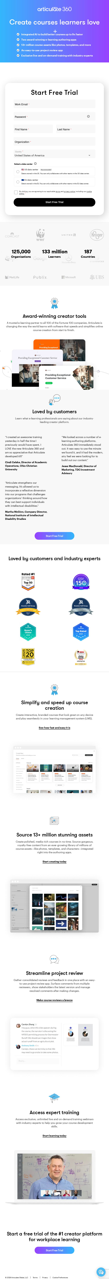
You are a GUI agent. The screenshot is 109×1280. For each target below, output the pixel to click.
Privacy (45, 1277)
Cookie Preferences (60, 1277)
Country (19, 152)
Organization (23, 142)
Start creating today (54, 861)
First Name (22, 129)
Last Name (64, 129)
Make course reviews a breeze (54, 1000)
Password (21, 117)
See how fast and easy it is (54, 727)
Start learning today (54, 1135)
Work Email (22, 104)
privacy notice (69, 191)
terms (58, 191)
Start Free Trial (54, 202)
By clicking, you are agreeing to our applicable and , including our (55, 192)
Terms (35, 1277)
